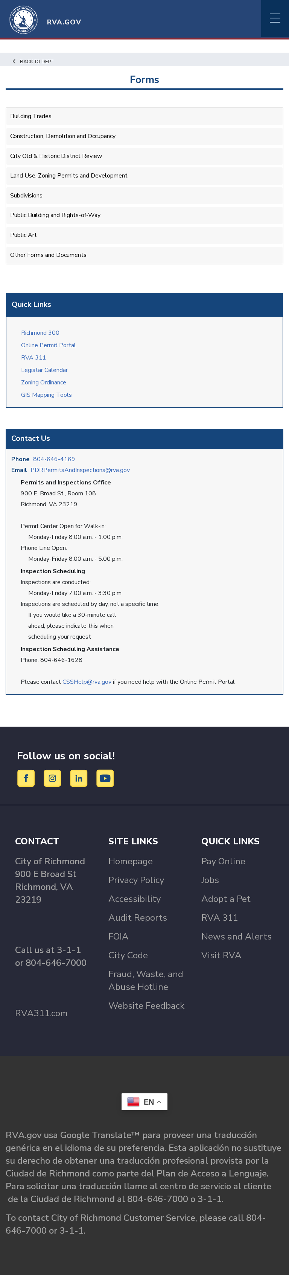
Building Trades (31, 116)
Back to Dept (36, 61)
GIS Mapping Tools (46, 395)
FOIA (118, 936)
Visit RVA (221, 955)
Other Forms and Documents (48, 255)
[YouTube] (105, 777)
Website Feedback (146, 1006)
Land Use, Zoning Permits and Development (69, 176)
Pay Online (223, 861)
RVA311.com (41, 1013)
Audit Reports (137, 918)
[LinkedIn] (80, 777)
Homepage (130, 861)
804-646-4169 (54, 459)
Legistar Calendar (44, 370)
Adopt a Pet (226, 899)
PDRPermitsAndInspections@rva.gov (80, 470)
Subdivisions (26, 195)
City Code (128, 955)
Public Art (23, 235)
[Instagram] (53, 777)
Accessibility (134, 899)
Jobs (210, 880)
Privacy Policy (136, 880)
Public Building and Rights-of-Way (55, 215)
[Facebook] (27, 777)
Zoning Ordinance (43, 382)
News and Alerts (236, 936)
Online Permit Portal (48, 345)
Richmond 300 (40, 333)
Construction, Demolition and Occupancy (63, 136)
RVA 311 (33, 358)
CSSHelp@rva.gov (86, 682)
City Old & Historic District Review (56, 156)
